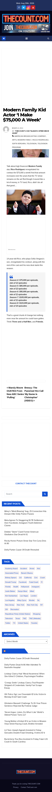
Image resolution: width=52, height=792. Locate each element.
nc (38, 600)
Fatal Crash (33, 582)
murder (32, 600)
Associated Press (11, 573)
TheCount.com (15, 651)
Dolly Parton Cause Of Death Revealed (21, 550)
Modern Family (24, 140)
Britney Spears (10, 578)
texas (17, 618)
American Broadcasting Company (30, 136)
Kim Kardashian (11, 596)
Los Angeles (10, 600)
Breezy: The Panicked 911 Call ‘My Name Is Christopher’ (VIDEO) (33, 394)
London (34, 596)
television (32, 144)
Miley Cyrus (21, 600)
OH (6, 609)
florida (8, 587)
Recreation (15, 609)
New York (20, 605)
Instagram (35, 587)
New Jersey (9, 605)
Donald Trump (10, 582)
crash (42, 578)
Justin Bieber (10, 591)
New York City (32, 605)
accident (23, 568)
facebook (22, 582)
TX (14, 623)
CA (20, 578)
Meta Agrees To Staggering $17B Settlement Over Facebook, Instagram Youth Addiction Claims (23, 523)
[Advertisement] (26, 77)
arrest (32, 568)
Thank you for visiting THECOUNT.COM (26, 784)
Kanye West (22, 591)
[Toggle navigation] (26, 38)
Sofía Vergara (19, 144)
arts (14, 140)
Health (15, 587)
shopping (36, 614)
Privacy (16, 787)
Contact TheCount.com (29, 787)
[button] (48, 38)
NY (41, 605)
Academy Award (11, 568)
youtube (34, 623)
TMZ (24, 618)
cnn (35, 578)
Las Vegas (24, 596)
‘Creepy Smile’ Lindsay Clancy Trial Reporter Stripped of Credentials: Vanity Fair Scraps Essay (24, 685)
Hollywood (25, 587)
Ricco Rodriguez (40, 140)
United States (23, 623)
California (28, 578)
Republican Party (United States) (17, 614)
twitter (7, 623)
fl (41, 582)
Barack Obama (27, 573)
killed (32, 591)
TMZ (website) (35, 618)
